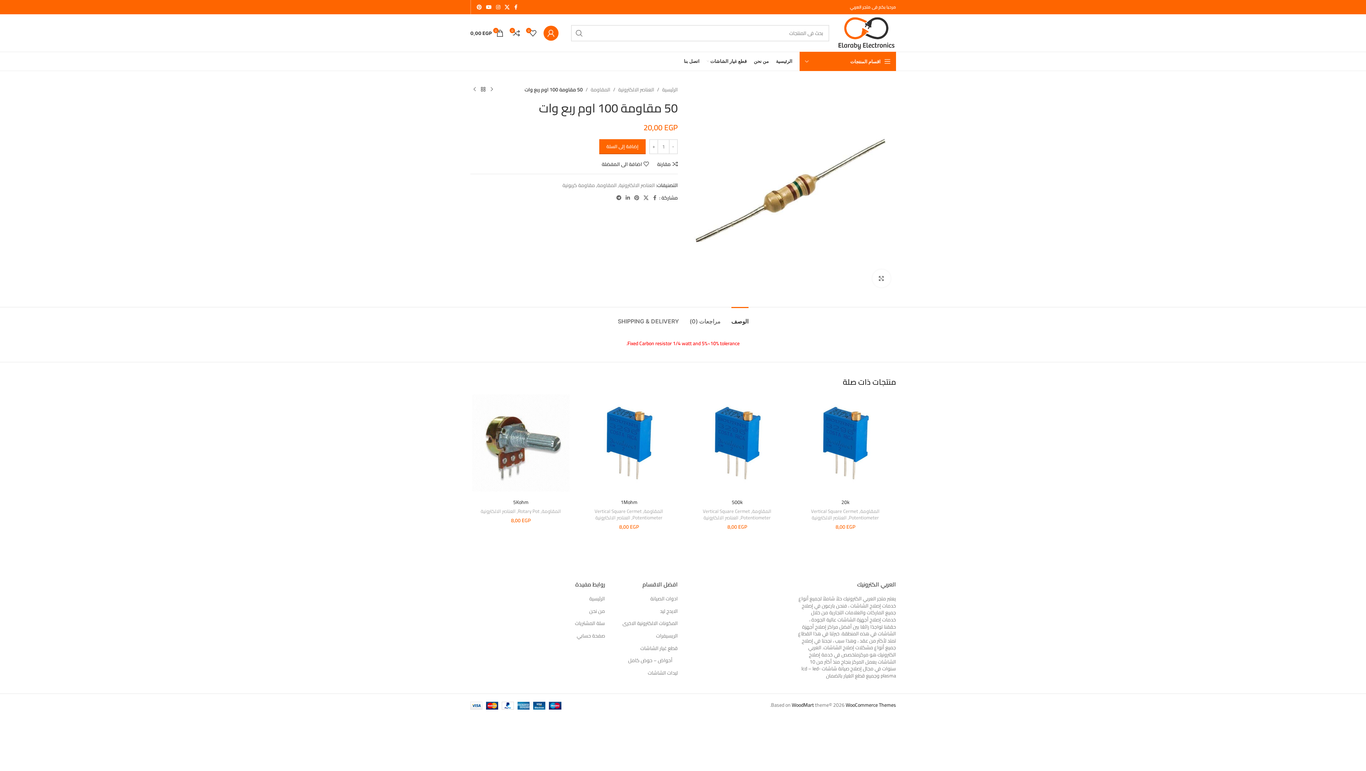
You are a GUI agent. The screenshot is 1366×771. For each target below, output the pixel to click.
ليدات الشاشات (663, 673)
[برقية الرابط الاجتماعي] (619, 198)
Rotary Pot (529, 511)
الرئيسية (670, 90)
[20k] (845, 444)
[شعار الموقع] (866, 32)
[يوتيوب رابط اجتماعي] (489, 7)
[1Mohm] (629, 444)
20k (845, 502)
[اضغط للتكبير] (881, 278)
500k (737, 502)
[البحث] (579, 33)
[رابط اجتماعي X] (507, 7)
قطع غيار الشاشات (659, 648)
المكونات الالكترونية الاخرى (650, 623)
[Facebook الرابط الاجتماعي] (516, 7)
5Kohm (521, 502)
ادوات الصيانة (664, 599)
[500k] (737, 444)
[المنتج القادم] (474, 89)
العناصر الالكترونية (636, 90)
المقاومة (600, 90)
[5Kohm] (520, 444)
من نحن (597, 611)
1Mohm (629, 502)
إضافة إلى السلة (622, 146)
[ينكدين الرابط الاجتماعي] (628, 198)
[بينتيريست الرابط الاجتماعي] (479, 7)
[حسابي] (551, 33)
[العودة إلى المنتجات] (483, 89)
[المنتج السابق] (491, 89)
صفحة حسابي (591, 636)
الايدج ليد (669, 611)
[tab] (740, 318)
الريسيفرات (667, 636)
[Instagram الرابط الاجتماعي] (498, 7)
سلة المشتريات (590, 623)
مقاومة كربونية (578, 185)
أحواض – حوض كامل (650, 660)
